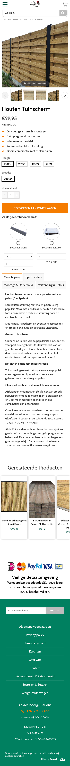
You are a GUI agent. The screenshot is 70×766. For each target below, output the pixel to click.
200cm (8, 178)
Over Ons (35, 660)
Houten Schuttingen (27, 18)
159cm (21, 164)
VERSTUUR (55, 610)
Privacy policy (35, 635)
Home (6, 18)
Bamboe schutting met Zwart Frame (14, 522)
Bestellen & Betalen (35, 685)
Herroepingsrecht (35, 643)
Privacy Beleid (49, 759)
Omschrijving (12, 277)
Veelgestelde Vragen (35, 693)
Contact (35, 668)
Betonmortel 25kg (52, 247)
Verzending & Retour (51, 285)
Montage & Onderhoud (18, 285)
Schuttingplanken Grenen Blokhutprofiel (42, 522)
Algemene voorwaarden (35, 626)
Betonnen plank (18, 247)
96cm (49, 164)
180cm (8, 164)
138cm (35, 164)
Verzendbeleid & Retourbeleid (35, 676)
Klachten (35, 651)
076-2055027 (37, 711)
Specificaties (33, 277)
